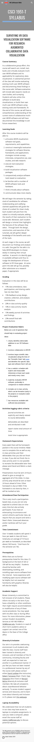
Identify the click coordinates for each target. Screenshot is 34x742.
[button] (2, 2)
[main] (17, 15)
